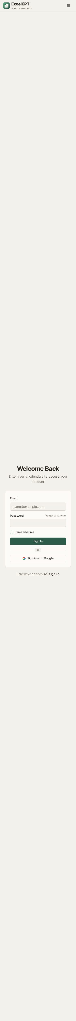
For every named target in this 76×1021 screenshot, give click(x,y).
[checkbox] (11, 532)
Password (17, 515)
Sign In (38, 541)
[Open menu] (68, 5)
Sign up (54, 574)
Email (13, 498)
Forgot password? (56, 515)
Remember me (24, 532)
